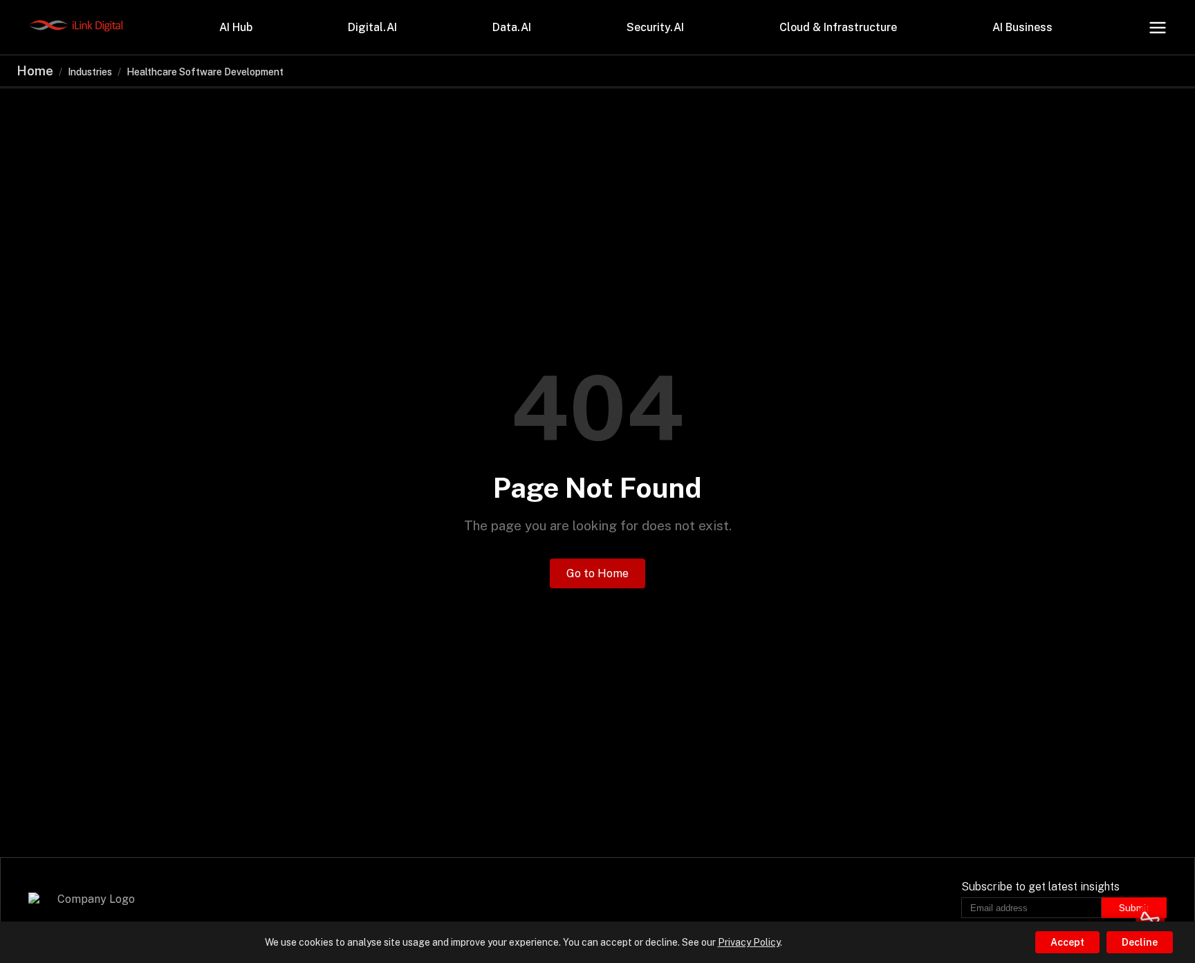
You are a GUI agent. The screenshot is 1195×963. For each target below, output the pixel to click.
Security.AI (655, 27)
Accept (1067, 942)
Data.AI (511, 27)
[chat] (1150, 918)
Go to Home (597, 573)
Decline (1140, 942)
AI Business (1022, 27)
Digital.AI (372, 27)
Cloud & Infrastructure (838, 27)
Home (35, 71)
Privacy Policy (749, 942)
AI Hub (235, 27)
